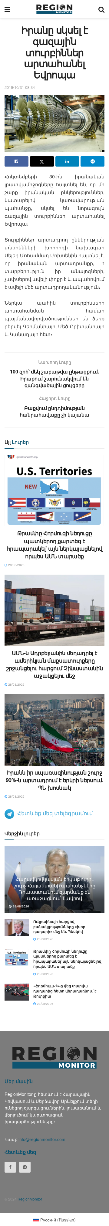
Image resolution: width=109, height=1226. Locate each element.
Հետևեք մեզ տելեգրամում (55, 813)
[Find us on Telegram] (25, 1167)
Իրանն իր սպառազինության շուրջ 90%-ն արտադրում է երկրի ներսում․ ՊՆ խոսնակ (54, 780)
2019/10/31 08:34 (20, 87)
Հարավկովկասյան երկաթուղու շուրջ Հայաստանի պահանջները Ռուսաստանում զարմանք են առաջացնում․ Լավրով (54, 888)
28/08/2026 (16, 565)
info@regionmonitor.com (41, 1139)
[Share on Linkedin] (67, 161)
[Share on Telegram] (92, 161)
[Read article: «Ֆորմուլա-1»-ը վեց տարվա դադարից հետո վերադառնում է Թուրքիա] (17, 992)
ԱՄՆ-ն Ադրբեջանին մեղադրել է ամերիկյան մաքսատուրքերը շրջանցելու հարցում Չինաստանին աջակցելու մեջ (54, 664)
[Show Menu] (7, 9)
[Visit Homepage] (54, 9)
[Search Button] (101, 9)
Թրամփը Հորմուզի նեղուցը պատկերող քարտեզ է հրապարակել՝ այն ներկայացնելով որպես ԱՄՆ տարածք (54, 544)
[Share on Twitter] (42, 161)
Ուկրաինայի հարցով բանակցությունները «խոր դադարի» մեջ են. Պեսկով (59, 926)
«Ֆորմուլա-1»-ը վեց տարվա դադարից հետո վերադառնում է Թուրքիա (64, 991)
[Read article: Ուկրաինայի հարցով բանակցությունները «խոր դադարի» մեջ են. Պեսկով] (17, 927)
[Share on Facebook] (16, 161)
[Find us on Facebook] (10, 1167)
